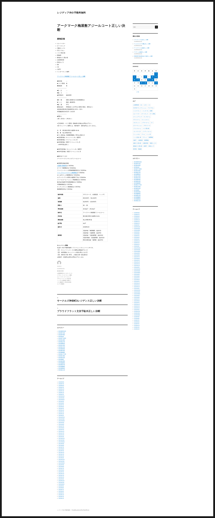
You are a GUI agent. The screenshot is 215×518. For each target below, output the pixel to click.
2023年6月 (61, 449)
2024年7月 (61, 426)
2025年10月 (61, 399)
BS (64, 273)
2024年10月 (61, 421)
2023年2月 (61, 456)
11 (138, 80)
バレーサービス (137, 131)
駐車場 (135, 149)
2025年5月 (61, 408)
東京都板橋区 (61, 352)
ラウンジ (145, 137)
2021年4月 (61, 495)
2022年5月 (61, 472)
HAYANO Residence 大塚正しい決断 (143, 56)
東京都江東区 (61, 356)
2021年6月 (61, 491)
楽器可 (145, 146)
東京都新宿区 (61, 349)
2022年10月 (61, 463)
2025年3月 (61, 412)
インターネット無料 (67, 275)
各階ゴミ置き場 (137, 143)
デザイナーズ (60, 278)
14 (148, 80)
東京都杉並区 (61, 350)
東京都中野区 (61, 334)
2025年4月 (61, 410)
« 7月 (137, 92)
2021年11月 (61, 482)
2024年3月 (61, 433)
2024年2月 (61, 435)
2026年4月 (61, 389)
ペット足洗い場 (137, 137)
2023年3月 (61, 454)
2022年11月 (61, 461)
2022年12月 (61, 459)
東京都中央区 (61, 333)
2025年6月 (61, 406)
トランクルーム (137, 128)
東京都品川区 (61, 342)
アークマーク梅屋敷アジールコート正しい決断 (71, 76)
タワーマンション (137, 125)
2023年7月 (61, 447)
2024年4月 (61, 431)
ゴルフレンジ (136, 122)
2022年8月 (61, 466)
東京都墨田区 (61, 343)
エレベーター (60, 276)
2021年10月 (61, 484)
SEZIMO (59, 266)
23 (156, 83)
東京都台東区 (61, 340)
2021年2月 (61, 498)
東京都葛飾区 (61, 366)
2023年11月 (61, 440)
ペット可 (59, 280)
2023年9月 (61, 443)
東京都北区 (61, 336)
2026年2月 (61, 392)
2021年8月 (61, 487)
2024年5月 (61, 429)
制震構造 (146, 140)
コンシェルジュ (145, 119)
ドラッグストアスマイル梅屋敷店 (67, 172)
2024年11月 (61, 419)
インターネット (137, 110)
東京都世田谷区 (62, 331)
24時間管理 (60, 273)
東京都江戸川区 (62, 354)
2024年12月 (61, 417)
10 (134, 80)
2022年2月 (61, 477)
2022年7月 (61, 468)
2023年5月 (61, 450)
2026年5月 (61, 387)
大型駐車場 (145, 143)
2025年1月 (61, 415)
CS (69, 273)
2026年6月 (61, 385)
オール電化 (152, 113)
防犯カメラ (151, 146)
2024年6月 (61, 428)
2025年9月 (61, 401)
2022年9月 (61, 465)
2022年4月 (61, 473)
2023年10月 (61, 442)
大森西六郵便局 (62, 165)
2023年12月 (61, 438)
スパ (152, 122)
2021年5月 (61, 493)
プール (143, 134)
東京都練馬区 (61, 363)
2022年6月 (61, 470)
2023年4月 (61, 452)
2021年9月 (61, 486)
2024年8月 (61, 424)
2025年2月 (61, 413)
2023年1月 (61, 458)
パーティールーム (147, 131)
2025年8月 (61, 403)
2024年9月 (61, 422)
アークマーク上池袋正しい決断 (141, 48)
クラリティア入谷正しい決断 (141, 39)
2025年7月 (61, 405)
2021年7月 (61, 489)
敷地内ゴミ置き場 (64, 282)
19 (141, 83)
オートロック (67, 276)
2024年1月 (61, 436)
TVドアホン (151, 108)
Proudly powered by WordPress (80, 510)
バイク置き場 (67, 278)
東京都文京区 (61, 347)
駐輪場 (62, 284)
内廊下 (135, 140)
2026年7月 (61, 384)
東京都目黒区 (61, 361)
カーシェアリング (137, 116)
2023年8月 (61, 445)
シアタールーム (145, 122)
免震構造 (151, 137)
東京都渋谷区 (61, 357)
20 (145, 83)
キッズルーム (147, 116)
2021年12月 (61, 480)
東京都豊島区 (61, 368)
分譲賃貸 (64, 280)
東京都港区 (61, 359)
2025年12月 (61, 396)
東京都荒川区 (61, 364)
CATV (66, 273)
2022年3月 (61, 475)
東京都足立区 (61, 370)
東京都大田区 (60, 271)
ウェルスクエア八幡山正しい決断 (142, 44)
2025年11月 (61, 398)
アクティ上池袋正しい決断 (140, 52)
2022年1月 (61, 479)
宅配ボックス (153, 143)
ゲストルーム (136, 119)
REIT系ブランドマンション (139, 108)
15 (152, 80)
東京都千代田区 (62, 338)
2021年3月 (61, 496)
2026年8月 (61, 382)
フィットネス (136, 134)
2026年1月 (61, 394)
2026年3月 (61, 391)
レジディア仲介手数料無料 (71, 12)
